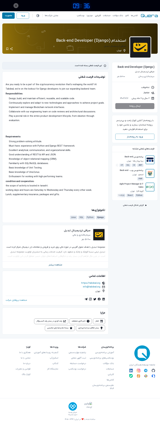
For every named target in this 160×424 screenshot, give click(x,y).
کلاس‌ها (110, 379)
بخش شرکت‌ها (51, 15)
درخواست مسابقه (78, 363)
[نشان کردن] (7, 49)
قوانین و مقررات (23, 368)
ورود (23, 15)
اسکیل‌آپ (54, 358)
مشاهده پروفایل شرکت (16, 300)
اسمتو (140, 174)
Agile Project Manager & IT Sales (131, 185)
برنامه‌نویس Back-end (134, 157)
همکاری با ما (24, 352)
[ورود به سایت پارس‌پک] (72, 406)
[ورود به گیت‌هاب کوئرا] (153, 370)
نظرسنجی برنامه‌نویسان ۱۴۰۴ (103, 387)
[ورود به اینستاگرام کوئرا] (138, 370)
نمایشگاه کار (52, 368)
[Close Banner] (15, 5)
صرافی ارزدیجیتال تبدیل (115, 46)
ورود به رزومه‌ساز (135, 136)
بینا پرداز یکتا (138, 161)
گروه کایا (139, 191)
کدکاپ (55, 363)
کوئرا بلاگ (26, 374)
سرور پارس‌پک (72, 415)
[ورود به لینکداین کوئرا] (131, 370)
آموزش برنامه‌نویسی (104, 352)
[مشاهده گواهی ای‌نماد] (86, 409)
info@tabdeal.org (91, 286)
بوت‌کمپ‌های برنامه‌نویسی (102, 358)
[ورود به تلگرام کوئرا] (146, 370)
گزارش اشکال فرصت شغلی (133, 205)
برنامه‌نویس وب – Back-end (131, 170)
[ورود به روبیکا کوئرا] (146, 376)
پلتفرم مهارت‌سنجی (77, 352)
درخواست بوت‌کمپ (77, 368)
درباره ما (26, 363)
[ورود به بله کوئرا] (131, 376)
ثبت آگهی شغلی (78, 358)
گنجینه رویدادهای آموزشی (46, 352)
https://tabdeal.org (90, 283)
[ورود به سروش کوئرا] (153, 376)
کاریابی (111, 374)
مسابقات (110, 368)
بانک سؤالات (108, 363)
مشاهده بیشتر (55, 264)
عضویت (8, 15)
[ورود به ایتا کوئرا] (138, 376)
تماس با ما (25, 358)
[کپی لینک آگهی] (11, 49)
